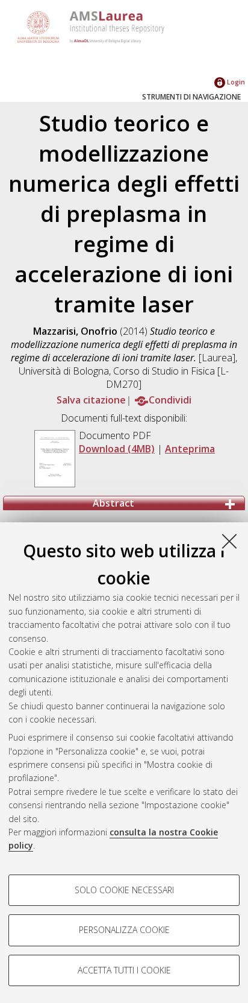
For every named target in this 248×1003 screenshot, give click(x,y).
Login (235, 81)
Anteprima (190, 448)
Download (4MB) (117, 448)
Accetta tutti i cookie (124, 970)
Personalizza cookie (124, 929)
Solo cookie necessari (124, 890)
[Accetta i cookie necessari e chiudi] (229, 541)
